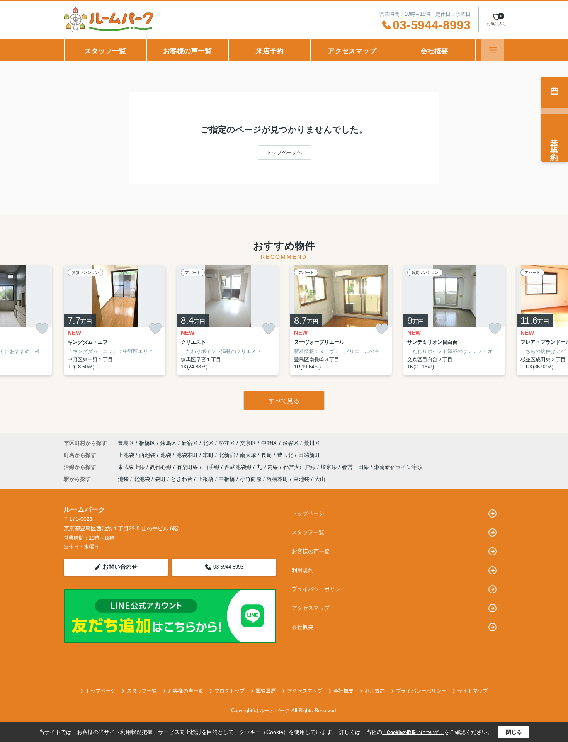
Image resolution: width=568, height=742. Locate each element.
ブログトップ (229, 691)
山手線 (212, 467)
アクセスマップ (352, 51)
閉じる (514, 732)
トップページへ (284, 152)
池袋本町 (187, 455)
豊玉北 (286, 455)
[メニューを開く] (492, 50)
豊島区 (126, 443)
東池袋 (301, 479)
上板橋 (205, 479)
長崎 (267, 455)
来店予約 (270, 51)
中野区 (269, 443)
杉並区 (227, 443)
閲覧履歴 (266, 691)
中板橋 (227, 479)
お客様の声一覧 (187, 51)
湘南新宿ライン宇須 (398, 467)
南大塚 (249, 455)
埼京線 (329, 467)
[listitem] (114, 320)
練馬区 (168, 443)
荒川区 (312, 443)
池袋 (166, 455)
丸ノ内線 (268, 467)
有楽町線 (188, 467)
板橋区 (147, 443)
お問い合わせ (120, 566)
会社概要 (434, 51)
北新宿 (227, 455)
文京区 (248, 443)
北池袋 (142, 479)
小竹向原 (251, 479)
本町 (209, 455)
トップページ (308, 513)
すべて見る (284, 400)
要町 (160, 479)
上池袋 (127, 455)
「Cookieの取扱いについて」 (413, 732)
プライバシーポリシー (319, 589)
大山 (320, 479)
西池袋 (148, 455)
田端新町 (309, 455)
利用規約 (302, 570)
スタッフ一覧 (105, 51)
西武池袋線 (238, 467)
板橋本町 (277, 479)
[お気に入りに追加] (42, 329)
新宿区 (190, 443)
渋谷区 (290, 443)
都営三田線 (356, 467)
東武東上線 (132, 467)
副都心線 (161, 467)
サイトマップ (472, 691)
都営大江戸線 (300, 467)
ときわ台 (181, 479)
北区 (208, 443)
